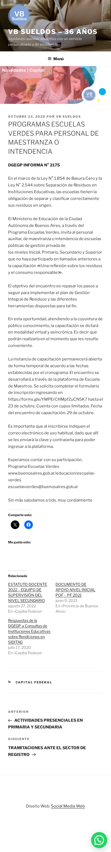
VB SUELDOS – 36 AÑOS (53, 32)
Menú (58, 58)
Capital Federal (34, 682)
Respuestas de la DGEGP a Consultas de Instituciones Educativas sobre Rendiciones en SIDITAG (29, 631)
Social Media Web (68, 806)
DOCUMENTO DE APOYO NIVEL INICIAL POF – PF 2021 (75, 589)
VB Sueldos (68, 116)
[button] (99, 840)
